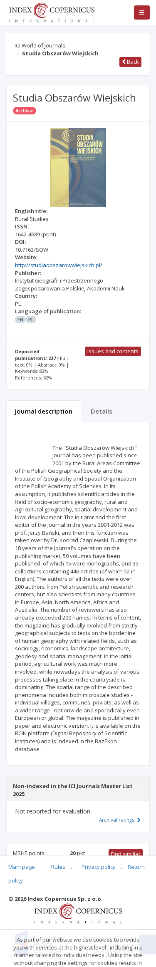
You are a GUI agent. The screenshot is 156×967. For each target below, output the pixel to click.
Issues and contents (113, 351)
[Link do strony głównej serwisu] (51, 11)
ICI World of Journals (40, 45)
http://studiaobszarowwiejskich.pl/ (58, 265)
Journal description (43, 411)
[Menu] (142, 12)
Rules (58, 866)
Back (132, 61)
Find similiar (126, 854)
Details (101, 411)
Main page (21, 866)
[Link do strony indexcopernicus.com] (78, 913)
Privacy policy (99, 866)
